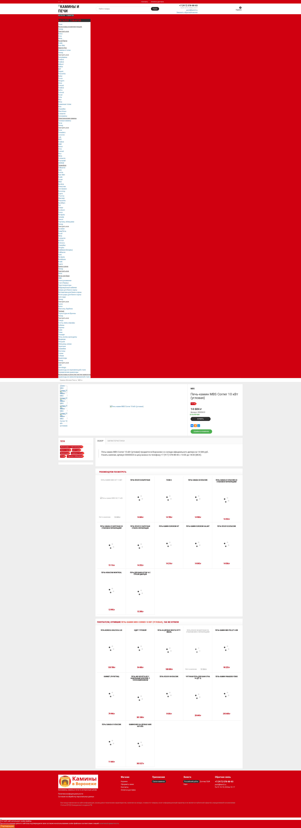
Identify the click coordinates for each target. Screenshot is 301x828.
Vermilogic (62, 367)
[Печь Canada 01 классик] (111, 743)
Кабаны (61, 325)
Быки (60, 330)
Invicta (60, 172)
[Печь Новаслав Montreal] (111, 590)
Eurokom (61, 210)
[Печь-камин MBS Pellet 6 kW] (227, 648)
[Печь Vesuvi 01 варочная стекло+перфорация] (140, 546)
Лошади (61, 335)
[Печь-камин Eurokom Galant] (198, 544)
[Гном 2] (169, 498)
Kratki (60, 43)
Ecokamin (61, 114)
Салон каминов (159, 781)
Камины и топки (64, 50)
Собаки (61, 356)
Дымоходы (62, 358)
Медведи (61, 339)
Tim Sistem (62, 189)
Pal (59, 205)
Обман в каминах (201, 431)
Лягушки (61, 342)
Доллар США (205, 781)
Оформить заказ (127, 784)
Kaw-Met (61, 45)
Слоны (60, 353)
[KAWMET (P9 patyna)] (111, 694)
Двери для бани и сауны (67, 290)
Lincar (60, 179)
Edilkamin (61, 168)
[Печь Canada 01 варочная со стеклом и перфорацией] (111, 546)
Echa (60, 97)
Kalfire (60, 67)
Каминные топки (64, 104)
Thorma (61, 196)
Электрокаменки (64, 280)
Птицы (60, 320)
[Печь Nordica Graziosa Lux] (111, 648)
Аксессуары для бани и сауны (69, 295)
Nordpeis (61, 215)
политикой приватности (109, 823)
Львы (60, 332)
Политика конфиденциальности (70, 794)
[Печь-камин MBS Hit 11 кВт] (111, 498)
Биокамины (62, 57)
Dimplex (61, 248)
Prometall (61, 161)
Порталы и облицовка (74, 456)
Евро (185, 784)
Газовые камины (64, 121)
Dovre (60, 212)
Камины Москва (66, 380)
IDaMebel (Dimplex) (65, 250)
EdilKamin (61, 252)
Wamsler (61, 198)
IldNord (60, 64)
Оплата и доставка (157, 2)
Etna (60, 36)
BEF (59, 69)
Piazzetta (61, 74)
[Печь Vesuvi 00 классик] (169, 694)
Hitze (60, 83)
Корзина (124, 781)
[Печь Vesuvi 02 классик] (227, 544)
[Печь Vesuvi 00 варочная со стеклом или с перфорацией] (198, 650)
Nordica (61, 184)
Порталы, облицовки (66, 222)
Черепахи (62, 346)
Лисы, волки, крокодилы (67, 337)
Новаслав (62, 186)
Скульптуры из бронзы (67, 313)
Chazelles (61, 109)
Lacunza (61, 135)
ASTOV (61, 240)
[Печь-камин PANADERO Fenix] (227, 694)
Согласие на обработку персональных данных (76, 797)
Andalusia (62, 259)
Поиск (155, 9)
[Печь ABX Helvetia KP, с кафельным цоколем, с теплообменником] (140, 698)
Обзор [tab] (100, 441)
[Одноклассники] (195, 425)
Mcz (59, 99)
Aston (60, 146)
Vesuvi (60, 219)
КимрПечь (62, 231)
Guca (60, 130)
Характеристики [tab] (116, 441)
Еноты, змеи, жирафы (66, 323)
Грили (60, 304)
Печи (60, 123)
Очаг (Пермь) (63, 283)
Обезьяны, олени (64, 344)
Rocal (60, 95)
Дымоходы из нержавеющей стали (72, 370)
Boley (60, 76)
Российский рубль (191, 781)
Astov (60, 34)
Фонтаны (61, 351)
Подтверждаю (7, 826)
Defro (60, 90)
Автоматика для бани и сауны (69, 292)
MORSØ (61, 163)
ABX (59, 139)
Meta (60, 38)
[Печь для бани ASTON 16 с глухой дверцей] (140, 592)
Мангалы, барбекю (65, 309)
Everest (61, 85)
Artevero (61, 243)
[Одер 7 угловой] (140, 648)
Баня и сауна (65, 450)
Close (60, 24)
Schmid (61, 92)
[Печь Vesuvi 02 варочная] (140, 498)
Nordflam (61, 203)
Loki (59, 137)
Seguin (60, 71)
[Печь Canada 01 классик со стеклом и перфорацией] (227, 500)
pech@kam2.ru (192, 10)
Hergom (61, 81)
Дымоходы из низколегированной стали (74, 377)
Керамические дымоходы (68, 372)
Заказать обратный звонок (187, 12)
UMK (60, 365)
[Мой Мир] (198, 425)
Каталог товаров (66, 15)
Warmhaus (62, 111)
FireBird (61, 60)
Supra (60, 193)
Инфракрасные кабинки (67, 287)
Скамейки (62, 349)
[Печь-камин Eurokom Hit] (169, 544)
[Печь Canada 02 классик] (198, 498)
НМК (60, 144)
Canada (61, 217)
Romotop (61, 191)
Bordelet (61, 229)
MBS (60, 182)
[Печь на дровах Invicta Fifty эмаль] (169, 650)
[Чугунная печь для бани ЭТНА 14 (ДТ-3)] (198, 696)
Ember (60, 208)
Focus (60, 78)
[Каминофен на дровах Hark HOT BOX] (140, 744)
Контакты (144, 2)
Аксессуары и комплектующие (71, 447)
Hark (60, 170)
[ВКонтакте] (192, 425)
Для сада (62, 297)
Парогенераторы (64, 285)
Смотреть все (63, 55)
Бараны (61, 327)
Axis (59, 107)
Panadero (61, 132)
